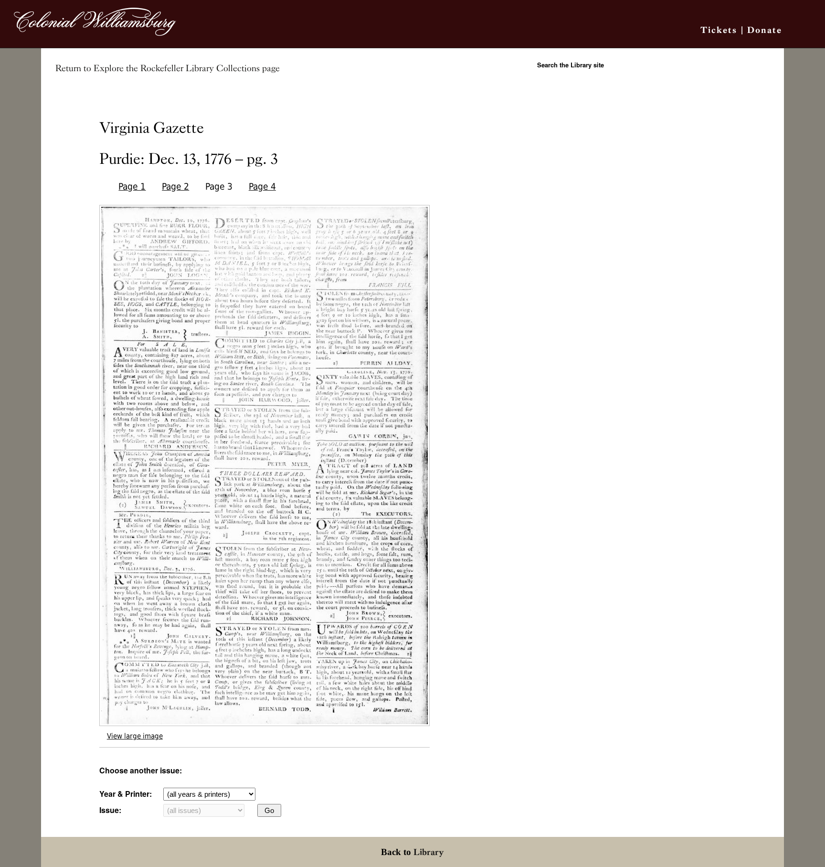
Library (428, 851)
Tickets (718, 29)
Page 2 (175, 186)
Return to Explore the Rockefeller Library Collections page (167, 68)
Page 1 (132, 186)
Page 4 (262, 186)
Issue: (110, 809)
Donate (764, 29)
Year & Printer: (125, 793)
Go (269, 810)
